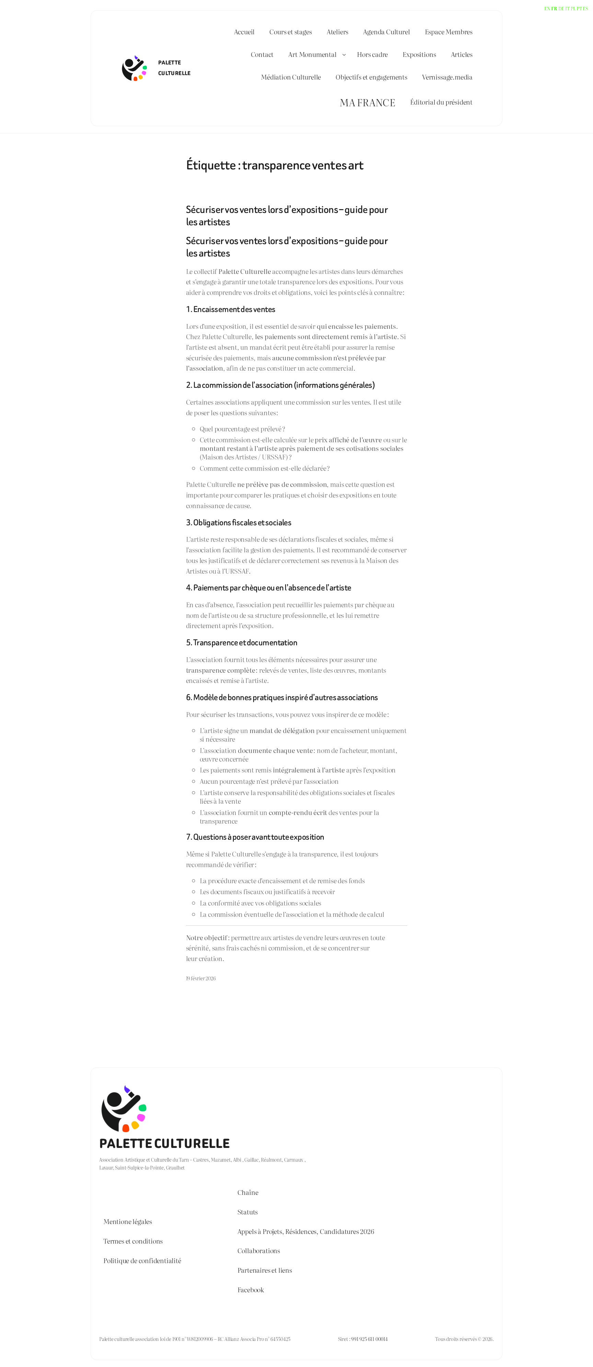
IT (567, 8)
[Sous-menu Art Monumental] (344, 54)
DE (561, 8)
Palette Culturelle (164, 1144)
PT (579, 8)
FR (554, 8)
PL (573, 8)
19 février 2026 (201, 978)
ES (585, 8)
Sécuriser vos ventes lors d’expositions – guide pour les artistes (287, 216)
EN (547, 8)
